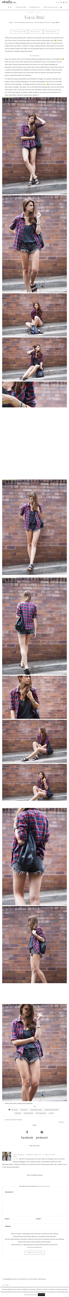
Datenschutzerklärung (30, 1294)
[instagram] (58, 2)
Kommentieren (50, 31)
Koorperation (34, 7)
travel (51, 1113)
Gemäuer (62, 1122)
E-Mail (38, 1219)
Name (7, 1219)
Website (8, 1226)
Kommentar (9, 1192)
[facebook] (56, 2)
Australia (24, 1110)
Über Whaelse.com (50, 7)
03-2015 (14, 1110)
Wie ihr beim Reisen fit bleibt (13, 1120)
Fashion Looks (21, 7)
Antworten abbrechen (43, 1186)
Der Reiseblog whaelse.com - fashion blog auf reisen (32, 22)
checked (18, 1113)
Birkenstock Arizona (51, 1110)
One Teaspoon (41, 1113)
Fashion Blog (28, 1113)
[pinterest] (61, 2)
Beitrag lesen (35, 31)
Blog (10, 7)
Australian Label (36, 1110)
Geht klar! (41, 1294)
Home (11, 22)
